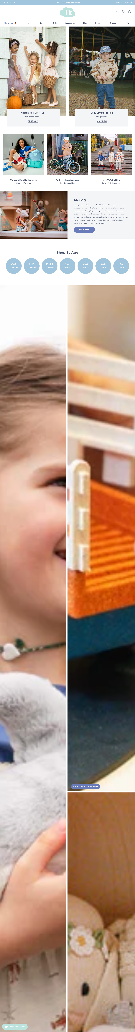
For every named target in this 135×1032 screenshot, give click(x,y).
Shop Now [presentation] (33, 121)
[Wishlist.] (123, 12)
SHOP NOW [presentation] (102, 121)
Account (119, 2)
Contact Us (128, 2)
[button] (42, 24)
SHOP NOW (84, 230)
